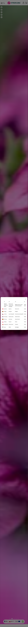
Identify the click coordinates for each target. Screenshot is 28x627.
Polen (16, 321)
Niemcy (5, 319)
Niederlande (17, 316)
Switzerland (11, 324)
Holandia (5, 316)
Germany (10, 319)
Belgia (5, 311)
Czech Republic (11, 314)
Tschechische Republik (19, 314)
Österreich (17, 308)
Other (10, 327)
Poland (10, 321)
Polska (5, 321)
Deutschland (17, 319)
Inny (5, 327)
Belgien (16, 311)
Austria (5, 308)
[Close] (25, 299)
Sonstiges (17, 327)
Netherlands (11, 316)
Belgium (10, 311)
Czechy (5, 314)
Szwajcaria (6, 324)
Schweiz (16, 324)
